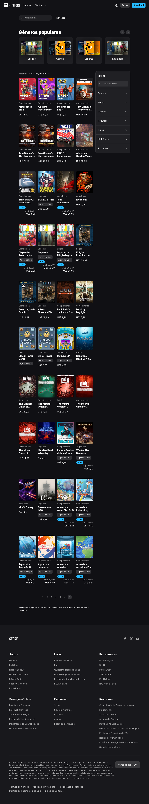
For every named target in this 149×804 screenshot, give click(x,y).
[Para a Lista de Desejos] (32, 81)
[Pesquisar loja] (22, 18)
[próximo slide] (128, 32)
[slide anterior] (122, 32)
